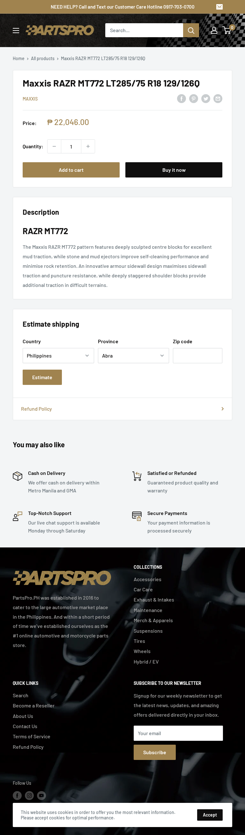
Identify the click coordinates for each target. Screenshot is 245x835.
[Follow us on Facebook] (17, 795)
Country (32, 341)
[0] (227, 30)
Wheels (142, 651)
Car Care (143, 589)
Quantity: (33, 146)
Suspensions (148, 631)
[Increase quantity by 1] (88, 146)
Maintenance (148, 610)
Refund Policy (36, 409)
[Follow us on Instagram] (29, 795)
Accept (210, 815)
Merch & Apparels (153, 620)
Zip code (182, 341)
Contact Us (25, 726)
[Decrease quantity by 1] (54, 146)
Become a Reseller (34, 705)
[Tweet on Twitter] (205, 98)
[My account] (214, 30)
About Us (23, 716)
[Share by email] (217, 98)
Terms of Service (31, 736)
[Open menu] (16, 30)
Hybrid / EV (146, 661)
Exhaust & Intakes (154, 599)
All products (43, 58)
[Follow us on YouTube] (41, 795)
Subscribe (154, 752)
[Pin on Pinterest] (193, 98)
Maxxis (30, 98)
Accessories (147, 579)
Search (20, 695)
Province (108, 341)
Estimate (42, 377)
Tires (139, 641)
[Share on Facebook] (181, 98)
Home (19, 58)
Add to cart (71, 170)
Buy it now (174, 170)
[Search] (191, 30)
